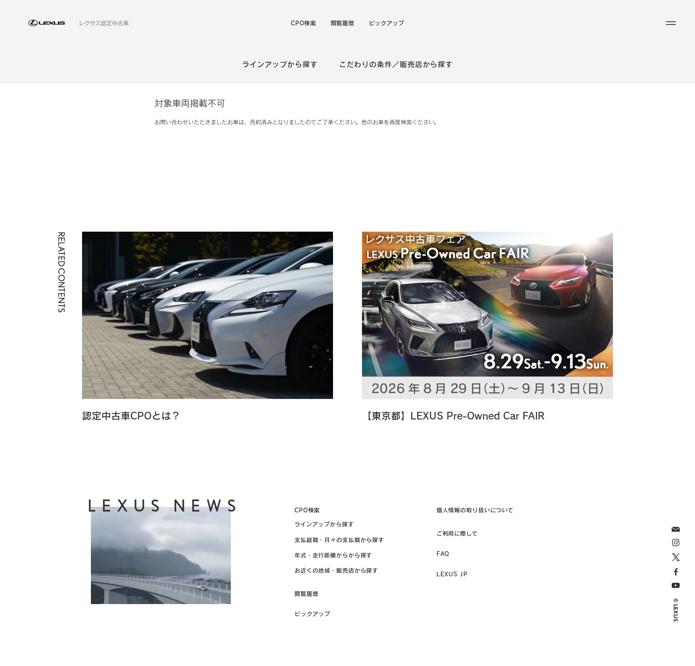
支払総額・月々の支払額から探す (339, 539)
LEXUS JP (452, 574)
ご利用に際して (457, 533)
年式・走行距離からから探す (333, 555)
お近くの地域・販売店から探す (336, 570)
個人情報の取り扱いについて (475, 510)
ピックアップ (386, 23)
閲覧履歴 (342, 23)
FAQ (443, 553)
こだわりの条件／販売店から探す (396, 64)
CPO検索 (303, 23)
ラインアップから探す (280, 64)
